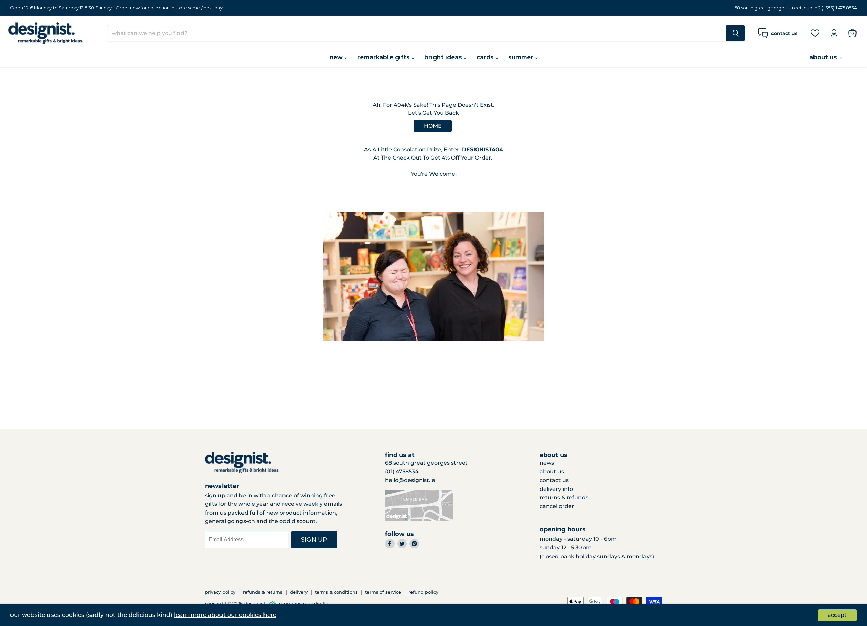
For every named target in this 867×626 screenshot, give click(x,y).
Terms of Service (383, 592)
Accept (837, 615)
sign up (314, 539)
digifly (321, 603)
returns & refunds (564, 497)
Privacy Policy (220, 592)
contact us (554, 480)
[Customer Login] (834, 33)
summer (521, 57)
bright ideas (444, 57)
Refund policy (423, 592)
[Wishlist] (815, 32)
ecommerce (292, 603)
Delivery (299, 592)
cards (486, 57)
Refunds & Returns (262, 592)
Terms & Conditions (336, 592)
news (547, 463)
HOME (433, 126)
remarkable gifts (384, 57)
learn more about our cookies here (225, 614)
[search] (417, 33)
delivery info (556, 489)
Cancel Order (557, 506)
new (337, 57)
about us (824, 57)
